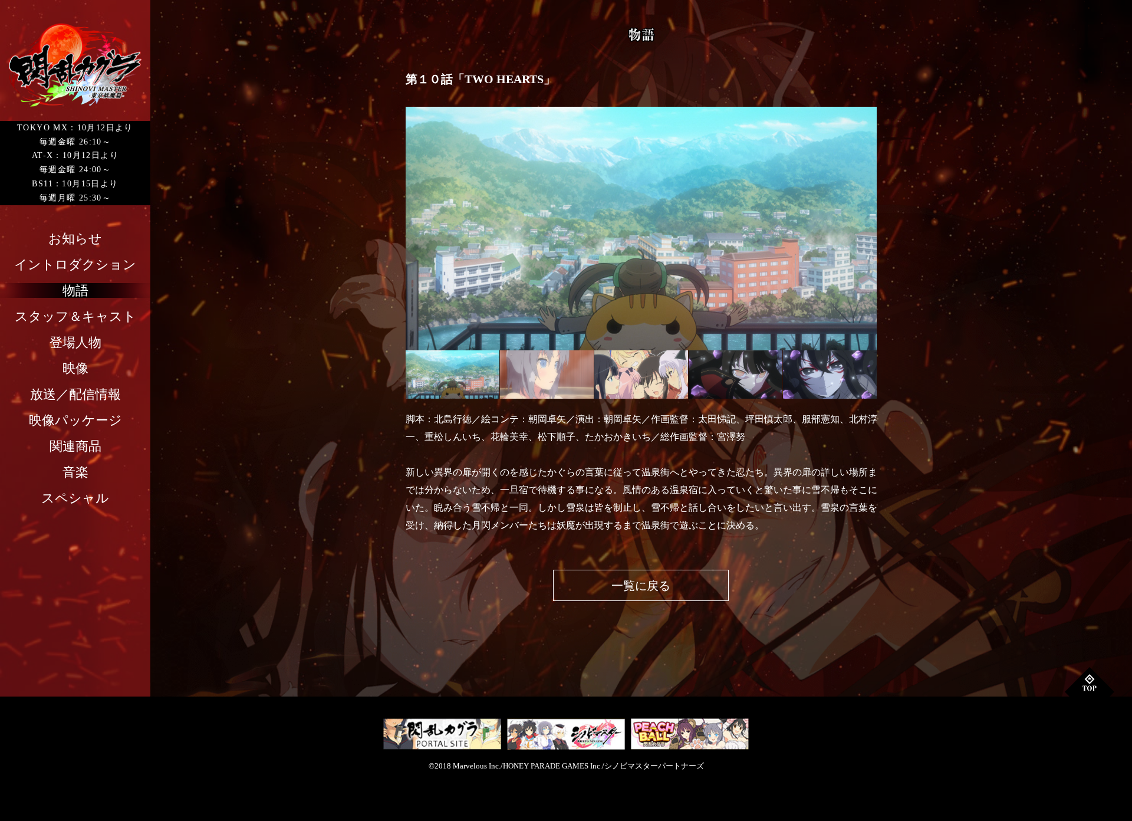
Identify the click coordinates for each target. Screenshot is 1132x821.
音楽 (75, 472)
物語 (75, 290)
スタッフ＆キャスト (75, 316)
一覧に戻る (640, 585)
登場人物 (75, 342)
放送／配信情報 (75, 394)
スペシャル (75, 498)
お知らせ (75, 238)
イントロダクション (75, 264)
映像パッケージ (75, 420)
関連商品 (75, 446)
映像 (75, 368)
